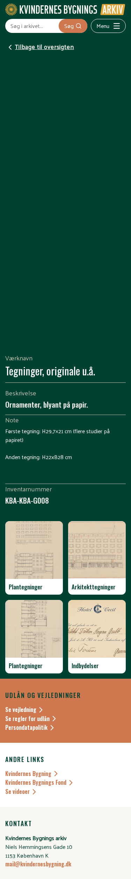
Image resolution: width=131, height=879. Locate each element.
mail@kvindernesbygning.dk (38, 864)
